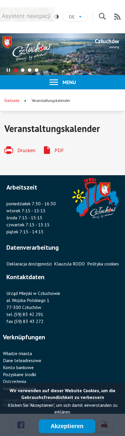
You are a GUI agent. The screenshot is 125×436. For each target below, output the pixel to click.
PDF (59, 150)
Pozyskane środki (19, 374)
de (78, 17)
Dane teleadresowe (22, 360)
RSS (117, 16)
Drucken (26, 150)
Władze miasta (17, 353)
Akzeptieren (67, 426)
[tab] (15, 70)
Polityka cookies (103, 264)
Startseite (11, 100)
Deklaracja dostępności (29, 264)
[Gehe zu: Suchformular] (102, 17)
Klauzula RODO (69, 264)
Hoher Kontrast (57, 17)
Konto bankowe (18, 367)
